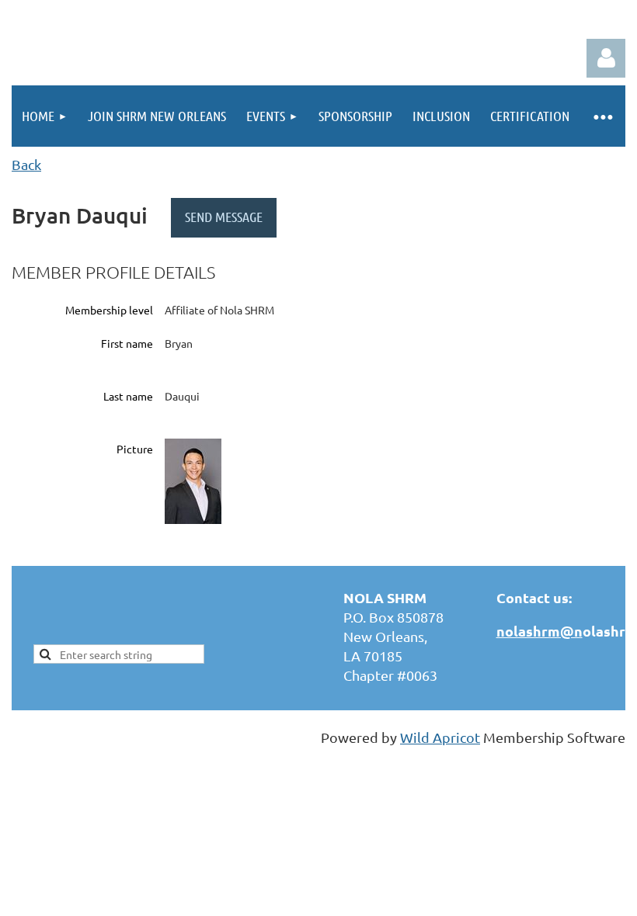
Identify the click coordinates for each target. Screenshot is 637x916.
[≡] (602, 116)
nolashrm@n (539, 631)
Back (26, 164)
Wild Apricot (440, 737)
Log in (606, 58)
